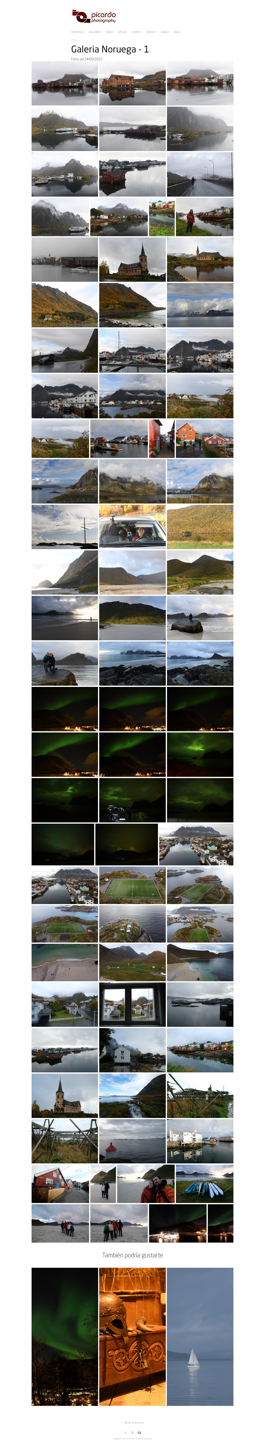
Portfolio (77, 32)
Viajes (109, 32)
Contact (151, 32)
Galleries (95, 32)
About (165, 32)
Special (122, 32)
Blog (177, 32)
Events (136, 32)
